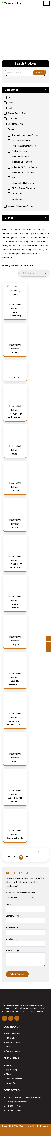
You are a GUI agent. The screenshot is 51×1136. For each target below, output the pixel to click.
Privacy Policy (11, 1083)
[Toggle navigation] (46, 3)
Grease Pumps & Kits (17, 113)
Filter (10, 102)
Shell (8, 1047)
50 (9, 857)
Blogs (8, 1074)
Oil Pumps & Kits (15, 124)
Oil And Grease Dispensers (24, 188)
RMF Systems (12, 1038)
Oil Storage (17, 199)
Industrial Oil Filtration (22, 162)
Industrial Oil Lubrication (23, 172)
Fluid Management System (24, 146)
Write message (12, 950)
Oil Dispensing (18, 193)
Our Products (11, 1070)
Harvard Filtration (13, 1034)
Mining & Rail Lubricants (23, 183)
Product (29, 27)
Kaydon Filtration (13, 1042)
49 (39, 852)
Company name (12, 916)
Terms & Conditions (14, 1079)
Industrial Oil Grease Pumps (24, 167)
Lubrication (13, 118)
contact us (28, 253)
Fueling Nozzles (19, 151)
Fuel (10, 108)
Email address (12, 939)
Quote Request (25, 34)
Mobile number (12, 927)
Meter (14, 177)
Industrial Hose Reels (22, 156)
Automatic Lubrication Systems (26, 135)
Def (9, 97)
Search (39, 72)
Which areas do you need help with (20, 893)
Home (8, 1065)
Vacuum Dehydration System (21, 206)
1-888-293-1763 (14, 1106)
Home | (21, 27)
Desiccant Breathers (21, 140)
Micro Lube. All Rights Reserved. (34, 1126)
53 (27, 857)
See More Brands (13, 1051)
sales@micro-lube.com (17, 1102)
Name (8, 904)
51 (15, 857)
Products (12, 129)
